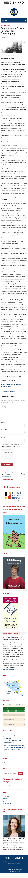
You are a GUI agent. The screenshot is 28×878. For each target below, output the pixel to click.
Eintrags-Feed (6, 800)
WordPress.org (7, 803)
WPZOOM (17, 871)
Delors (5, 391)
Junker (14, 391)
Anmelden (5, 798)
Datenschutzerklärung (14, 863)
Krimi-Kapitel (6, 786)
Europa (10, 391)
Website (3, 437)
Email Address (5, 430)
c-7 (25, 876)
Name (3, 422)
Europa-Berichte (5, 25)
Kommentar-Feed (7, 801)
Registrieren (6, 796)
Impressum (8, 862)
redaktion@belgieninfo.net (10, 669)
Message (4, 406)
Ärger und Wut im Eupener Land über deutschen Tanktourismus (12, 736)
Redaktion (15, 862)
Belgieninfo (13, 858)
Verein (21, 862)
